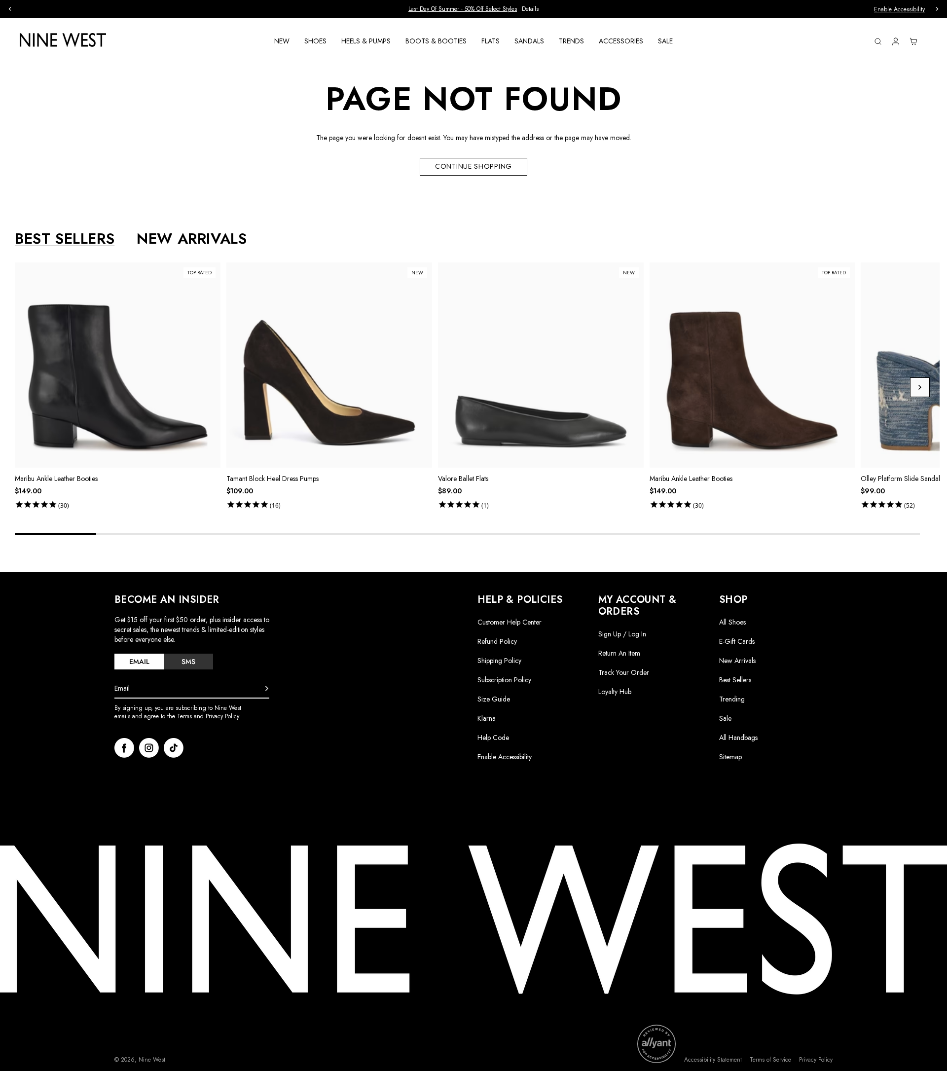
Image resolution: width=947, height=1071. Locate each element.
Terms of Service (770, 1060)
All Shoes (732, 622)
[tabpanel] (477, 387)
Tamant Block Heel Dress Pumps (272, 478)
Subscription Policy (504, 680)
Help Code (493, 737)
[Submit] (266, 688)
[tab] (139, 661)
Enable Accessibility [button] (899, 9)
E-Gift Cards (737, 641)
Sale (725, 718)
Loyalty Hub (614, 692)
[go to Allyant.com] (656, 1044)
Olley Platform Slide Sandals (902, 478)
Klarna (486, 718)
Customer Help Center (509, 622)
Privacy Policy (816, 1060)
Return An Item (619, 653)
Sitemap (730, 757)
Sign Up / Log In (622, 634)
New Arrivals (737, 660)
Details (530, 9)
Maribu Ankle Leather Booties (56, 478)
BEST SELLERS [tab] (64, 239)
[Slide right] (920, 387)
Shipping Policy (499, 660)
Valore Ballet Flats (463, 478)
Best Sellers (735, 680)
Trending (732, 699)
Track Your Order (623, 672)
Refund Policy (497, 641)
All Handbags (738, 737)
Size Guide (493, 699)
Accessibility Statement (713, 1060)
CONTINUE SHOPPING (473, 166)
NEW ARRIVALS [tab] (192, 239)
